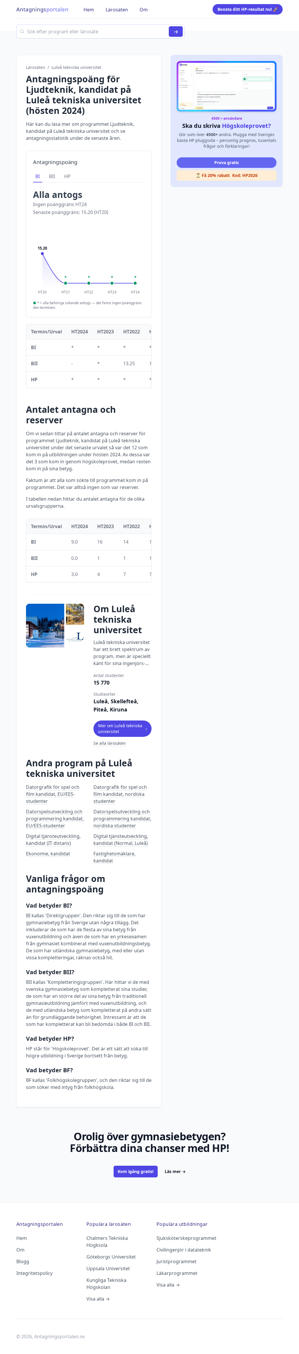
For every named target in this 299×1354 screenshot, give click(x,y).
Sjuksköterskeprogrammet (186, 1238)
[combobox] (100, 32)
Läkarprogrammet (177, 1273)
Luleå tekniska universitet (76, 67)
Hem (21, 1238)
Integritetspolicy (34, 1273)
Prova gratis (226, 162)
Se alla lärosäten (109, 743)
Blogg (22, 1261)
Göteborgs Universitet (111, 1257)
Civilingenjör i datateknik (184, 1250)
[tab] (37, 176)
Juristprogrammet (177, 1261)
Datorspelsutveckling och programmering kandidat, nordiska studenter (122, 818)
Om (20, 1250)
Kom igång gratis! (136, 1171)
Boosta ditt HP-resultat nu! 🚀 (248, 9)
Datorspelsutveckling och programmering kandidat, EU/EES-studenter (55, 818)
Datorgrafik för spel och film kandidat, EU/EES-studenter (52, 794)
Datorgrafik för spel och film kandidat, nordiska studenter (120, 794)
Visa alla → (98, 1299)
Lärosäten (35, 67)
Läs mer (175, 1171)
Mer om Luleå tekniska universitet (122, 728)
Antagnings (42, 9)
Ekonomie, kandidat (48, 853)
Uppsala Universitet (108, 1268)
